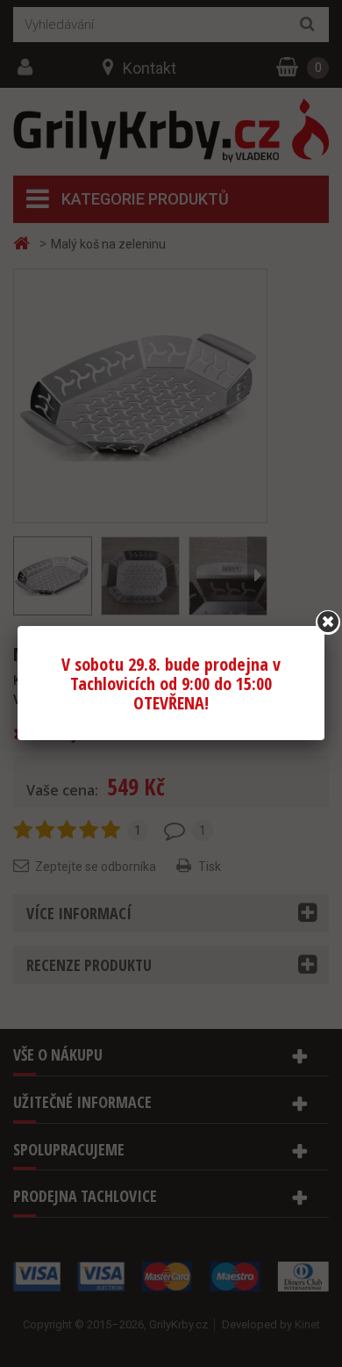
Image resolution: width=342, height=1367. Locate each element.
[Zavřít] (328, 622)
